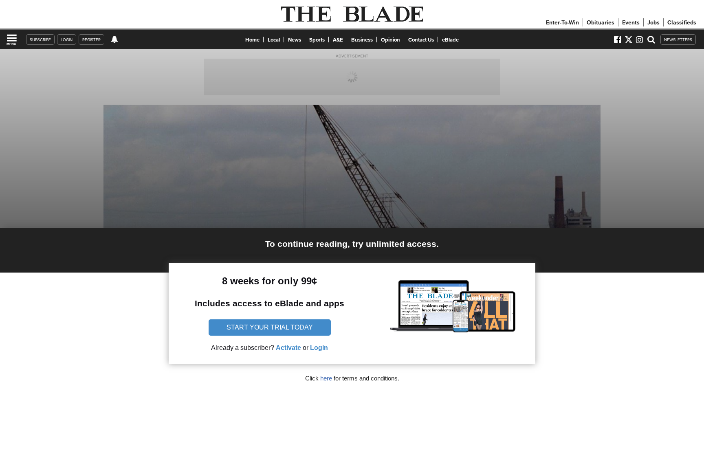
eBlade (450, 40)
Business (362, 40)
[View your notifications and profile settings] (114, 39)
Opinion (390, 40)
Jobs (653, 22)
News (294, 40)
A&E (338, 40)
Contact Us (421, 40)
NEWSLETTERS (678, 39)
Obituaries (600, 22)
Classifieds (681, 22)
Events (631, 22)
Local (274, 40)
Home (252, 40)
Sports (317, 40)
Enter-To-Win (562, 22)
